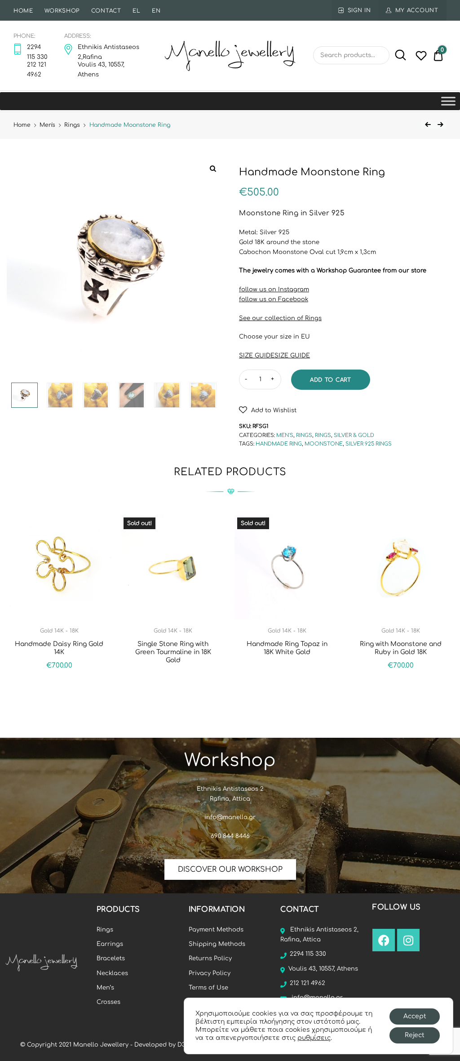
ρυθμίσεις (314, 1037)
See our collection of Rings (280, 318)
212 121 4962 (307, 983)
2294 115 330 (308, 954)
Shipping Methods (217, 944)
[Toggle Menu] (448, 101)
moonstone (324, 444)
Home (23, 11)
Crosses (108, 1002)
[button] (267, 410)
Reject (415, 1035)
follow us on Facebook (273, 299)
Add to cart (330, 380)
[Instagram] (408, 940)
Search (398, 55)
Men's (47, 125)
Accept (414, 1016)
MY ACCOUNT (416, 10)
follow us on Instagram (274, 289)
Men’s (105, 988)
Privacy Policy (209, 973)
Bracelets (111, 958)
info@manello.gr (230, 817)
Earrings (110, 944)
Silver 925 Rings (368, 444)
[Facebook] (383, 940)
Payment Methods (216, 930)
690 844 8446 (230, 836)
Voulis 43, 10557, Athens (323, 969)
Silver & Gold (354, 435)
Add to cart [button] (59, 685)
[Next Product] (440, 124)
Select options (401, 685)
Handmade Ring (279, 444)
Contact (106, 11)
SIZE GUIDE (256, 355)
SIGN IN (359, 10)
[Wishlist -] (421, 57)
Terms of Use (208, 988)
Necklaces (112, 973)
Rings (72, 125)
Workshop (62, 11)
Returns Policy (210, 958)
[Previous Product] (427, 124)
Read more (173, 680)
